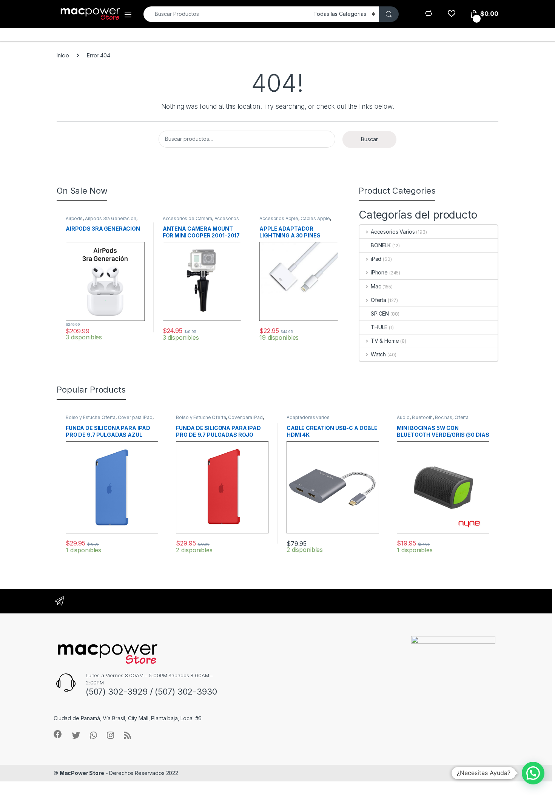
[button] (533, 773)
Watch (378, 354)
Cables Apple (315, 218)
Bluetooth (422, 417)
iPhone (379, 272)
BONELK (381, 245)
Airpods (74, 218)
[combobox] (226, 14)
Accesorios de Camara (187, 218)
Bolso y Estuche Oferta (91, 417)
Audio (403, 417)
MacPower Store (82, 773)
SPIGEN (380, 313)
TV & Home (385, 340)
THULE (379, 327)
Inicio (63, 55)
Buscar (369, 139)
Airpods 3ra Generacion (110, 218)
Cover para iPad (135, 417)
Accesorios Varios (393, 231)
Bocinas (443, 417)
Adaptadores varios (308, 417)
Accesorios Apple (278, 218)
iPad (376, 259)
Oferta (378, 300)
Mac (376, 286)
